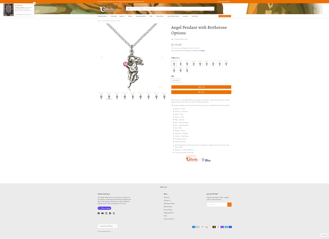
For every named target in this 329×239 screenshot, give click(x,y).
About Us (167, 197)
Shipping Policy (169, 213)
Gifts (151, 16)
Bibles (130, 16)
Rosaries (122, 16)
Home (99, 20)
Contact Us (167, 200)
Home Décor (160, 16)
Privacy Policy (168, 210)
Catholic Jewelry (102, 16)
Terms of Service (169, 219)
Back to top (163, 187)
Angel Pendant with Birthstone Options (111, 20)
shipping (185, 48)
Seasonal (185, 16)
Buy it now (201, 92)
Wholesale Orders (169, 203)
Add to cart (201, 87)
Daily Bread (195, 16)
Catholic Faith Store (105, 231)
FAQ (165, 216)
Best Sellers (114, 16)
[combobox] (170, 9)
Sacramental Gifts (140, 16)
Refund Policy (168, 207)
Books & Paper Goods (173, 16)
